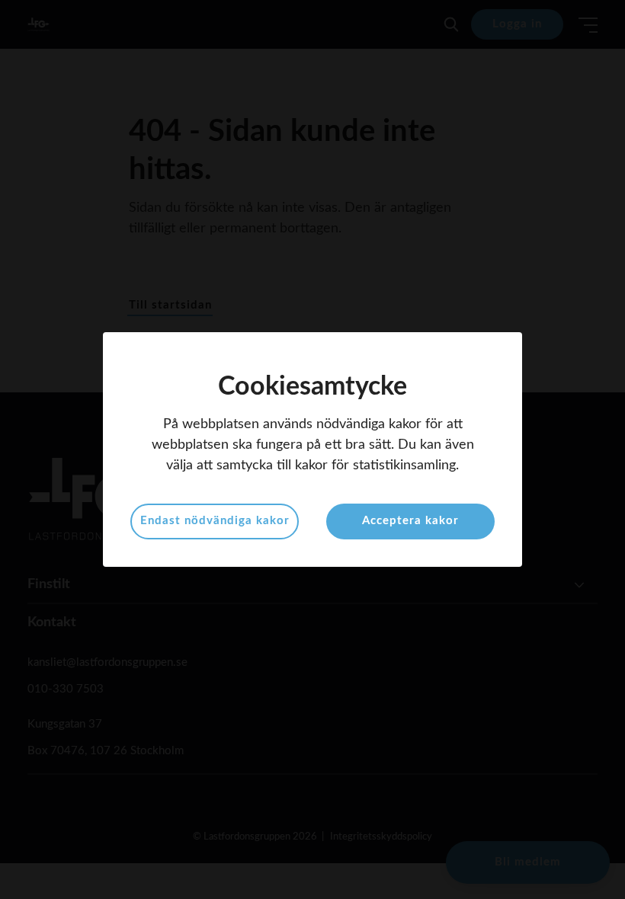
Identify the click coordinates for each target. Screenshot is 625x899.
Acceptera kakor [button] (410, 520)
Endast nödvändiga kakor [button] (215, 520)
